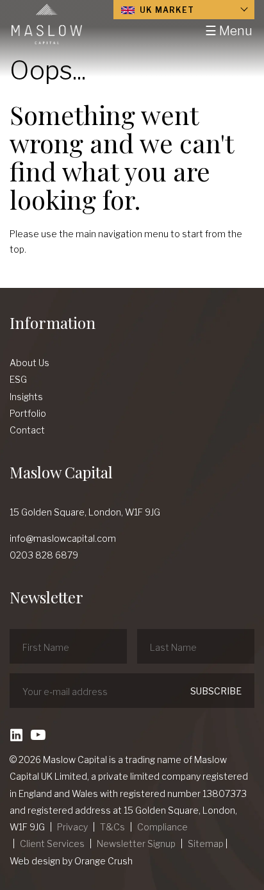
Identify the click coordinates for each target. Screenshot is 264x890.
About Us (29, 362)
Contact (27, 429)
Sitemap (206, 843)
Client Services (52, 843)
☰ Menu (228, 30)
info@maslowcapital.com (63, 538)
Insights (26, 396)
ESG (18, 379)
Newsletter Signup (136, 843)
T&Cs (112, 826)
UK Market (165, 10)
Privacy (72, 826)
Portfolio (28, 413)
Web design (35, 860)
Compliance (162, 826)
